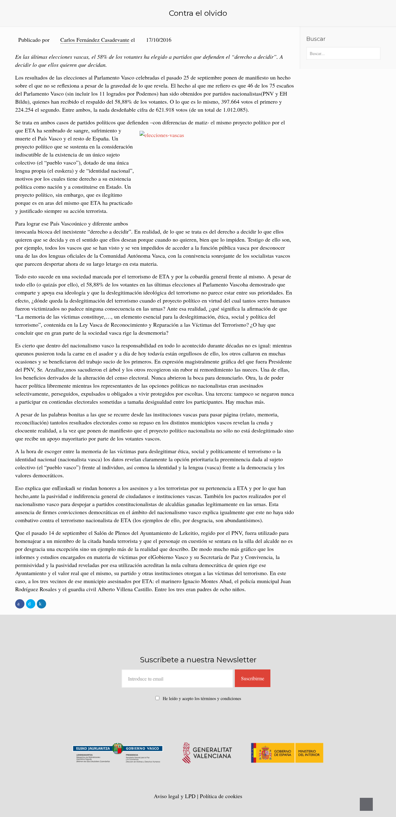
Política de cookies (221, 796)
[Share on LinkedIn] (41, 603)
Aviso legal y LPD (175, 796)
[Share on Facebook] (19, 603)
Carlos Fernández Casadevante (94, 39)
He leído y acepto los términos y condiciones (202, 698)
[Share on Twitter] (30, 603)
